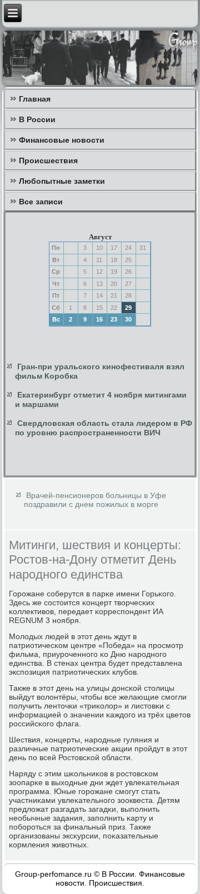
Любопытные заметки (62, 181)
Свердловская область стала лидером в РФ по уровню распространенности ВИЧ (103, 428)
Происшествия (48, 160)
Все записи (41, 201)
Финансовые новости (61, 139)
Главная (35, 98)
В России (37, 119)
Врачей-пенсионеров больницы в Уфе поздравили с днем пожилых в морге (95, 500)
